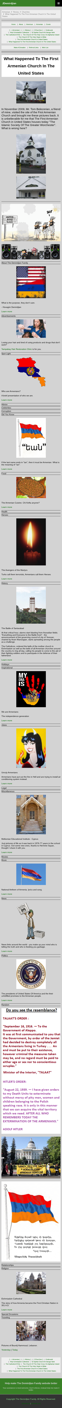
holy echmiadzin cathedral (19, 32)
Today (15, 1350)
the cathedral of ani (13, 35)
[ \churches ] (38, 30)
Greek (48, 24)
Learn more (6, 311)
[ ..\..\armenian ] (14, 30)
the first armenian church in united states (32, 39)
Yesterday (6, 1350)
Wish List (45, 47)
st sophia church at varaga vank (43, 32)
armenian (6, 12)
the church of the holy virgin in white (32, 37)
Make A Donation (20, 47)
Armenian (39, 24)
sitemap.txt (25, 1403)
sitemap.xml (36, 1403)
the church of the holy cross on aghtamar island (41, 35)
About (21, 24)
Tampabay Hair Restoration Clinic (16, 349)
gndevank (49, 30)
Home (13, 24)
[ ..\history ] (27, 30)
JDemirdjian (9, 3)
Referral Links (34, 47)
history (16, 12)
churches (26, 12)
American (29, 24)
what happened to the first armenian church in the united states (32, 42)
